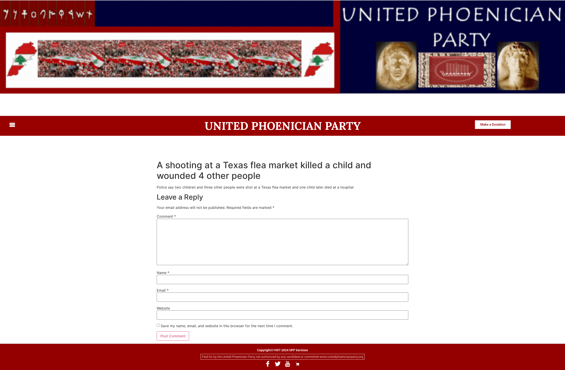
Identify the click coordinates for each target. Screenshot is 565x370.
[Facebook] (267, 364)
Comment (166, 216)
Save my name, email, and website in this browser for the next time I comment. (227, 326)
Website (163, 308)
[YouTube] (287, 364)
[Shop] (297, 364)
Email (163, 290)
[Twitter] (277, 364)
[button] (74, 125)
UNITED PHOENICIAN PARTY (283, 126)
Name (163, 272)
